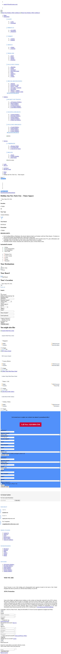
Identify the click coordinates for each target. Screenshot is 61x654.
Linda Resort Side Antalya (8, 396)
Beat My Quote (7, 169)
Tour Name (4, 294)
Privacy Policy (7, 538)
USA (5, 173)
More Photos (5, 191)
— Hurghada (13, 23)
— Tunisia (12, 76)
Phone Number (4, 312)
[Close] (2, 611)
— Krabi (12, 55)
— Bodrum (12, 83)
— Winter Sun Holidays (15, 120)
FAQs (5, 535)
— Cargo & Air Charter (15, 148)
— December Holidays (15, 116)
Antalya (5, 552)
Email (2, 447)
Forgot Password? (5, 621)
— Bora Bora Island (14, 71)
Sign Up (6, 165)
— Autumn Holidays (14, 114)
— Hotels (12, 155)
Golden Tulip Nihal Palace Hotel (9, 376)
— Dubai (12, 68)
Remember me (5, 620)
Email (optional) (4, 315)
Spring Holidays (7, 567)
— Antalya (12, 38)
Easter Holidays (7, 568)
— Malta (12, 75)
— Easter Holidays (14, 128)
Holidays (6, 97)
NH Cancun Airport (6, 356)
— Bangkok (12, 60)
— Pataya (12, 57)
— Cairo (12, 21)
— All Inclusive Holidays (15, 102)
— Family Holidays (14, 129)
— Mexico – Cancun (14, 90)
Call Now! (6, 168)
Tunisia (5, 554)
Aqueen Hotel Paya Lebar (8, 335)
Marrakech (6, 548)
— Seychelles (13, 89)
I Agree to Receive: (5, 318)
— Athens (12, 47)
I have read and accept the (14, 635)
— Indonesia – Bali (14, 85)
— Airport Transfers (14, 156)
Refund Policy (7, 537)
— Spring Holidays (14, 117)
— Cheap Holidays (14, 104)
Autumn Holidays (8, 571)
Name (2, 310)
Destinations (6, 16)
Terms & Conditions (8, 539)
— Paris (11, 72)
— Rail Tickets (13, 157)
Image (2, 192)
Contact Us (6, 533)
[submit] (1, 293)
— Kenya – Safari (14, 86)
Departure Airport (5, 300)
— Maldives (12, 73)
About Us (6, 534)
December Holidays (8, 565)
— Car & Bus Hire (14, 147)
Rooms (2, 305)
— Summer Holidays (14, 118)
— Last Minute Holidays (15, 107)
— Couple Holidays (14, 127)
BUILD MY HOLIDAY (13, 93)
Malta (5, 551)
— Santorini (12, 48)
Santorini (6, 550)
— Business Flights (14, 146)
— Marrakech (13, 31)
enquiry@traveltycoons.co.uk (10, 4)
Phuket (5, 555)
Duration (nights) (5, 439)
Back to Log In (4, 652)
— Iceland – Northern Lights (16, 91)
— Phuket (12, 58)
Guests (2, 303)
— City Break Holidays (15, 106)
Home (5, 15)
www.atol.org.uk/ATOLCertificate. (45, 607)
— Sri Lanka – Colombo (15, 87)
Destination (4, 430)
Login (5, 164)
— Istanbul (12, 40)
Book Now (3, 178)
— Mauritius (12, 67)
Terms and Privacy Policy (21, 635)
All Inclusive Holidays (9, 564)
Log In (14, 638)
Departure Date (4, 297)
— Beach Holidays (14, 103)
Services (6, 141)
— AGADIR (13, 30)
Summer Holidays (8, 570)
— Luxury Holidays (14, 131)
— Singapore (13, 69)
